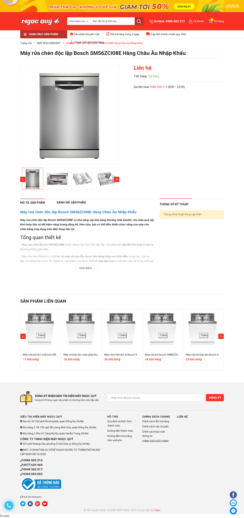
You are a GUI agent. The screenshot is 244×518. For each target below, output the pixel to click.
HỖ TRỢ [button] (112, 416)
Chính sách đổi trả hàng (155, 421)
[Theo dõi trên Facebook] (30, 503)
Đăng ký (215, 397)
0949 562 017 (33, 469)
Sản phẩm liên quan (43, 301)
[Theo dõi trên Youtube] (45, 503)
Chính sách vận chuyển (155, 426)
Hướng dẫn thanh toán (120, 430)
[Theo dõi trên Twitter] (23, 503)
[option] (69, 114)
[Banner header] (122, 5)
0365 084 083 (33, 474)
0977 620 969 (33, 465)
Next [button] (116, 179)
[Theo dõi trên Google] (37, 503)
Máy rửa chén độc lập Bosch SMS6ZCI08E (46, 219)
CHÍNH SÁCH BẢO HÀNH (155, 441)
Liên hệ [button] (182, 416)
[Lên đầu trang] (223, 510)
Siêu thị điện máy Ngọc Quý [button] (41, 416)
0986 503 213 (175, 21)
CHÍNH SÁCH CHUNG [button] (156, 416)
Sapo (157, 510)
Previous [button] (23, 179)
